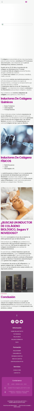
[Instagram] (12, 321)
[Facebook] (17, 321)
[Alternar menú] (26, 2)
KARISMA (4, 293)
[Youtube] (21, 321)
